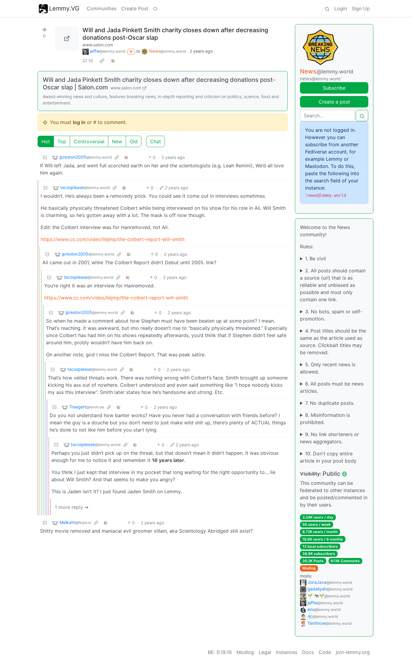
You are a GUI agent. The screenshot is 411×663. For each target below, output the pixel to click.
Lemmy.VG (64, 8)
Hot (46, 141)
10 (90, 60)
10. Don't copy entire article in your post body (328, 457)
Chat (155, 141)
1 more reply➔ (71, 507)
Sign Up (361, 8)
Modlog (309, 568)
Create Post (134, 8)
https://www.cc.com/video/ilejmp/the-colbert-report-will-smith (112, 239)
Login (340, 8)
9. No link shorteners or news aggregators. (329, 438)
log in (79, 122)
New (117, 141)
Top (61, 141)
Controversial (89, 141)
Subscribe (334, 88)
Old (134, 141)
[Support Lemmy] (155, 8)
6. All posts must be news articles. (331, 387)
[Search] (327, 8)
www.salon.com (97, 44)
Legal (265, 652)
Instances (286, 652)
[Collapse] (45, 157)
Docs (308, 652)
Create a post (334, 102)
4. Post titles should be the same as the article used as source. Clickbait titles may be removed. (333, 341)
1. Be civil (315, 259)
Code (325, 652)
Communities (101, 8)
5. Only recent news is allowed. (327, 368)
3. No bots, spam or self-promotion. (331, 315)
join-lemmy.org (353, 652)
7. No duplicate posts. (329, 403)
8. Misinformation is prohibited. (325, 418)
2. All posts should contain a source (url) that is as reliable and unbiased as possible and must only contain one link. (333, 285)
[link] (102, 60)
